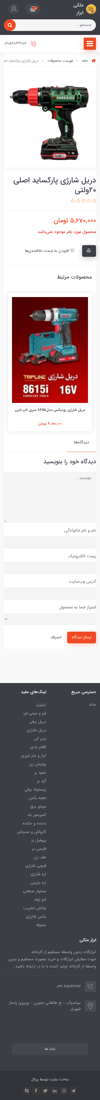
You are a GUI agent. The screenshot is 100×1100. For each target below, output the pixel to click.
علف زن (40, 857)
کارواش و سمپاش (31, 832)
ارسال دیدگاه (81, 637)
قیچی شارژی (35, 866)
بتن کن (40, 738)
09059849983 (16, 44)
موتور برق (38, 806)
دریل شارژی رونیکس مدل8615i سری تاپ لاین (50, 410)
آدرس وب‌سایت (82, 581)
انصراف (56, 637)
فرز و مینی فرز (34, 713)
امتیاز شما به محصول (77, 607)
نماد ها (50, 1049)
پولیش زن (37, 764)
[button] (33, 9)
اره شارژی (38, 874)
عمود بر (40, 772)
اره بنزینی (38, 882)
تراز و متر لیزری (33, 755)
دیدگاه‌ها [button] (81, 442)
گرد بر (41, 781)
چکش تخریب (34, 908)
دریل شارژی (36, 730)
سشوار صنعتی (34, 891)
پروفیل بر (38, 840)
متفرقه (41, 925)
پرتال (34, 1079)
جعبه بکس (37, 798)
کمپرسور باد (36, 815)
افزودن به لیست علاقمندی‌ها (47, 251)
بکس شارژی (36, 916)
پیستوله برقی (35, 789)
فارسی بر (39, 849)
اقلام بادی (38, 747)
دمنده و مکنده (34, 823)
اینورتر (41, 705)
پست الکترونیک (82, 556)
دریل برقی (37, 722)
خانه (92, 705)
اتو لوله (40, 899)
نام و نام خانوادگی (80, 530)
